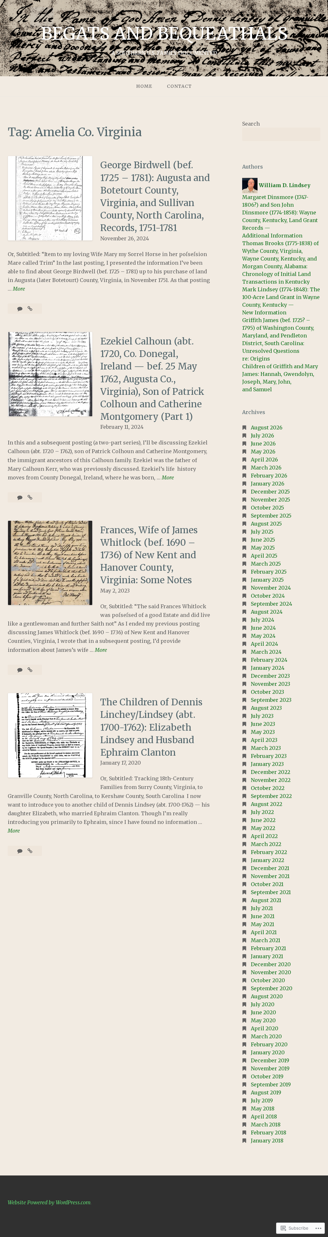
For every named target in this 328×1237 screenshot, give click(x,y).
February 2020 (269, 1044)
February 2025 (269, 572)
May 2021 (262, 924)
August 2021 (266, 900)
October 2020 (268, 980)
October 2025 (267, 507)
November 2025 (270, 499)
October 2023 (267, 692)
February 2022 (269, 852)
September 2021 (271, 892)
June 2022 (263, 820)
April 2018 (264, 1116)
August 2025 (266, 523)
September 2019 (271, 1084)
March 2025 (266, 563)
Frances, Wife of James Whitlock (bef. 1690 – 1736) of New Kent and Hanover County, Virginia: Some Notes (149, 555)
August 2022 (266, 804)
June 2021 (263, 916)
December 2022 (270, 772)
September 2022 (271, 796)
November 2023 (270, 684)
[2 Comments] (20, 308)
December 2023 (270, 676)
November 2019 (270, 1068)
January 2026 (267, 483)
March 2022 (266, 844)
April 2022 (264, 836)
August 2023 (266, 708)
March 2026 (266, 467)
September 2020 (271, 988)
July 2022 (262, 812)
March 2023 (266, 748)
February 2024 (269, 660)
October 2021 (267, 884)
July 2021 (262, 908)
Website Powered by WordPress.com (49, 1202)
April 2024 (264, 644)
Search (251, 123)
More (19, 289)
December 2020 (271, 964)
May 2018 (263, 1108)
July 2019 (262, 1100)
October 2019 (267, 1076)
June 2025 (263, 539)
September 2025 (271, 515)
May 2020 (263, 1020)
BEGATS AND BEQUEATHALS (164, 34)
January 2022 (267, 860)
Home (144, 86)
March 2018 (266, 1124)
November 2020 (271, 972)
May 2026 (263, 451)
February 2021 (268, 948)
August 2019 (266, 1092)
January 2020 (268, 1052)
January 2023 (267, 764)
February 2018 (268, 1132)
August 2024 (267, 612)
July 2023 (262, 716)
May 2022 (263, 828)
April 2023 (264, 740)
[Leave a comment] (20, 670)
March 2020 (266, 1036)
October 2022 (267, 788)
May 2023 (263, 732)
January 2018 (267, 1140)
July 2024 (262, 620)
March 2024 (266, 652)
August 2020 (267, 996)
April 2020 (264, 1028)
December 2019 (270, 1060)
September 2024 (271, 604)
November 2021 (270, 876)
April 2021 (264, 932)
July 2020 (263, 1004)
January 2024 (267, 668)
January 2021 (267, 956)
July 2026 (262, 435)
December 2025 (270, 491)
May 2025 (263, 547)
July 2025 (262, 531)
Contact (179, 86)
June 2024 (263, 628)
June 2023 (263, 724)
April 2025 (264, 555)
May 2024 (263, 636)
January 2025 (267, 580)
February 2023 (269, 756)
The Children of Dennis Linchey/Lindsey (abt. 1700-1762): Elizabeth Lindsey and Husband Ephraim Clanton (151, 727)
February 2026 (269, 475)
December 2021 (270, 868)
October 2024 (268, 596)
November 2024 (271, 588)
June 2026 (263, 443)
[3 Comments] (20, 497)
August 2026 (267, 427)
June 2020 (263, 1012)
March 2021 (265, 940)
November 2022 (271, 780)
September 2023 (271, 700)
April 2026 (264, 459)
